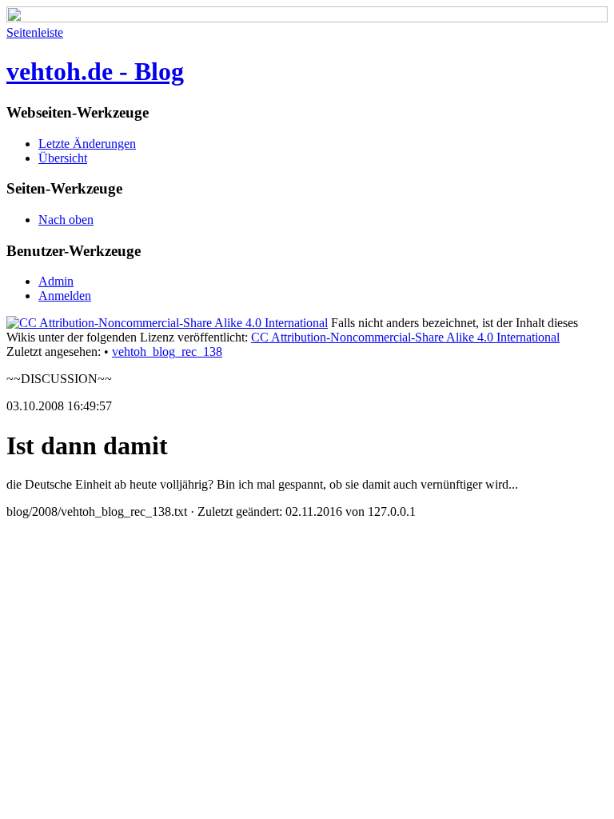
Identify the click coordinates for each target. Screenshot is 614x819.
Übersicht (62, 158)
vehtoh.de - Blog (95, 71)
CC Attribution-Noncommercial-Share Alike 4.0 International (405, 337)
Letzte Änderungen (87, 143)
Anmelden (64, 295)
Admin (56, 281)
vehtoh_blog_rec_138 (167, 351)
